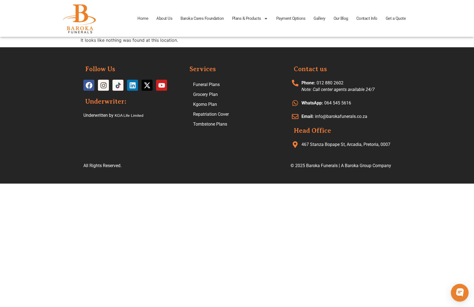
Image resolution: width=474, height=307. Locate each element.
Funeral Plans (206, 84)
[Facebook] (88, 85)
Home (142, 18)
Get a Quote (396, 18)
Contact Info (366, 18)
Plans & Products (246, 18)
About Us (164, 18)
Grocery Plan (205, 94)
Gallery (319, 18)
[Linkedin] (132, 85)
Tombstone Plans (210, 124)
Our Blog (341, 18)
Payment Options (291, 18)
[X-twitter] (147, 85)
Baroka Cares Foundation (202, 18)
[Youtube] (161, 85)
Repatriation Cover (211, 114)
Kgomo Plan (205, 104)
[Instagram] (103, 85)
